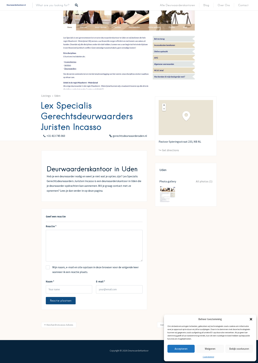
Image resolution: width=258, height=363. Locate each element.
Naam (50, 281)
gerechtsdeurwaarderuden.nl (130, 136)
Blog (206, 5)
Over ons (224, 5)
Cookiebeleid (208, 356)
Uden (57, 95)
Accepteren (181, 348)
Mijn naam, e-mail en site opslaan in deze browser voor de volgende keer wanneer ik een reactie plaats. (95, 269)
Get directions (170, 150)
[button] (251, 319)
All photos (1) (204, 181)
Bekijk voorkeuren (239, 348)
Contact (243, 5)
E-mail (100, 281)
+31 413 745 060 (56, 136)
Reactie (51, 226)
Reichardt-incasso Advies (60, 324)
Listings (46, 95)
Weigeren (210, 348)
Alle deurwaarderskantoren (177, 5)
